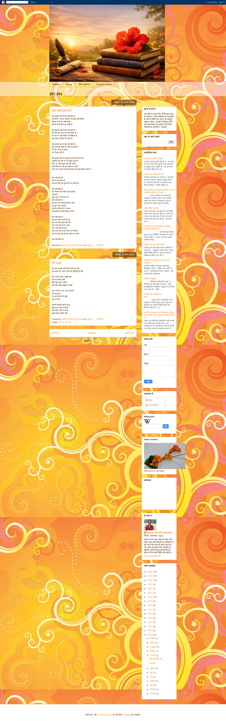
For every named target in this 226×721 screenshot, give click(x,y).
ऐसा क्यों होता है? (62, 111)
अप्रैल (153, 681)
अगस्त (153, 655)
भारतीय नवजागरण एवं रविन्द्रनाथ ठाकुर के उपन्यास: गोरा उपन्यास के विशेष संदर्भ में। (159, 315)
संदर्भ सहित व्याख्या (151, 208)
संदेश (150, 400)
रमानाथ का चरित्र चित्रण (154, 174)
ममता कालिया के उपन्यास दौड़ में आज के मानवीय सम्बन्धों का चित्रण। (159, 191)
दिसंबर (153, 638)
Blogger (126, 715)
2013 (150, 622)
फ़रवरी (153, 689)
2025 (150, 576)
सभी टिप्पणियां (153, 405)
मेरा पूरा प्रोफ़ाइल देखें (152, 556)
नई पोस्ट (55, 333)
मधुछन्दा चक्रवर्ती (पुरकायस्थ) (159, 532)
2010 (150, 635)
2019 (150, 601)
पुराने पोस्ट (129, 333)
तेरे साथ (56, 263)
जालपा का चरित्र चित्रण (153, 158)
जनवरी (153, 693)
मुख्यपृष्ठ (56, 84)
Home (69, 84)
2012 (150, 626)
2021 (150, 593)
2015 (150, 614)
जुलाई (152, 668)
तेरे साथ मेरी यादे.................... (71, 322)
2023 (150, 584)
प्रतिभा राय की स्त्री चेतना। (155, 244)
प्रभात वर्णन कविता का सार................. (152, 295)
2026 (150, 571)
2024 (150, 580)
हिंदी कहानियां (84, 84)
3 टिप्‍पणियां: (100, 319)
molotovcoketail (105, 715)
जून (151, 672)
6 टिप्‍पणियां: (100, 245)
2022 (150, 588)
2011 (150, 630)
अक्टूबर (153, 647)
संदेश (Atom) (97, 341)
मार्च (152, 685)
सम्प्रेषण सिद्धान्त (150, 278)
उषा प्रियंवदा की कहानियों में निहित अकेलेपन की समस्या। (157, 227)
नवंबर (152, 642)
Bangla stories (104, 84)
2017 (150, 609)
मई (151, 677)
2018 (150, 605)
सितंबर (153, 651)
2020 (150, 597)
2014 (150, 618)
